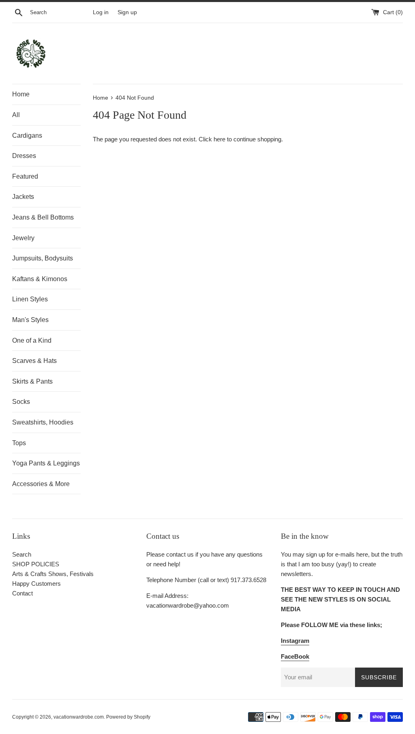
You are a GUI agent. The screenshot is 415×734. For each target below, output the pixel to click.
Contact (22, 593)
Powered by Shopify (128, 717)
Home (21, 94)
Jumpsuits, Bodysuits (42, 258)
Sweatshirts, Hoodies (42, 422)
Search (21, 554)
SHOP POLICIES (35, 564)
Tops (19, 443)
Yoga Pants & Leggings (46, 463)
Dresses (24, 155)
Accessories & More (41, 483)
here (219, 139)
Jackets (23, 196)
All (16, 114)
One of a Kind (31, 340)
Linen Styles (30, 299)
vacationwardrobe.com (78, 717)
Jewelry (23, 238)
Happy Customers (36, 583)
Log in (101, 12)
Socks (21, 401)
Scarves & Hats (34, 360)
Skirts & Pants (32, 381)
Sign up (127, 12)
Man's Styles (30, 319)
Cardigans (27, 135)
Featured (25, 176)
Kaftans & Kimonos (39, 278)
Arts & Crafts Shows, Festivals (53, 573)
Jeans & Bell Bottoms (43, 217)
